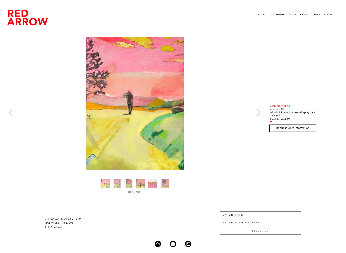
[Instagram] (175, 244)
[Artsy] (188, 244)
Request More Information (292, 128)
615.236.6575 (53, 227)
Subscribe (260, 231)
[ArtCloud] (160, 244)
